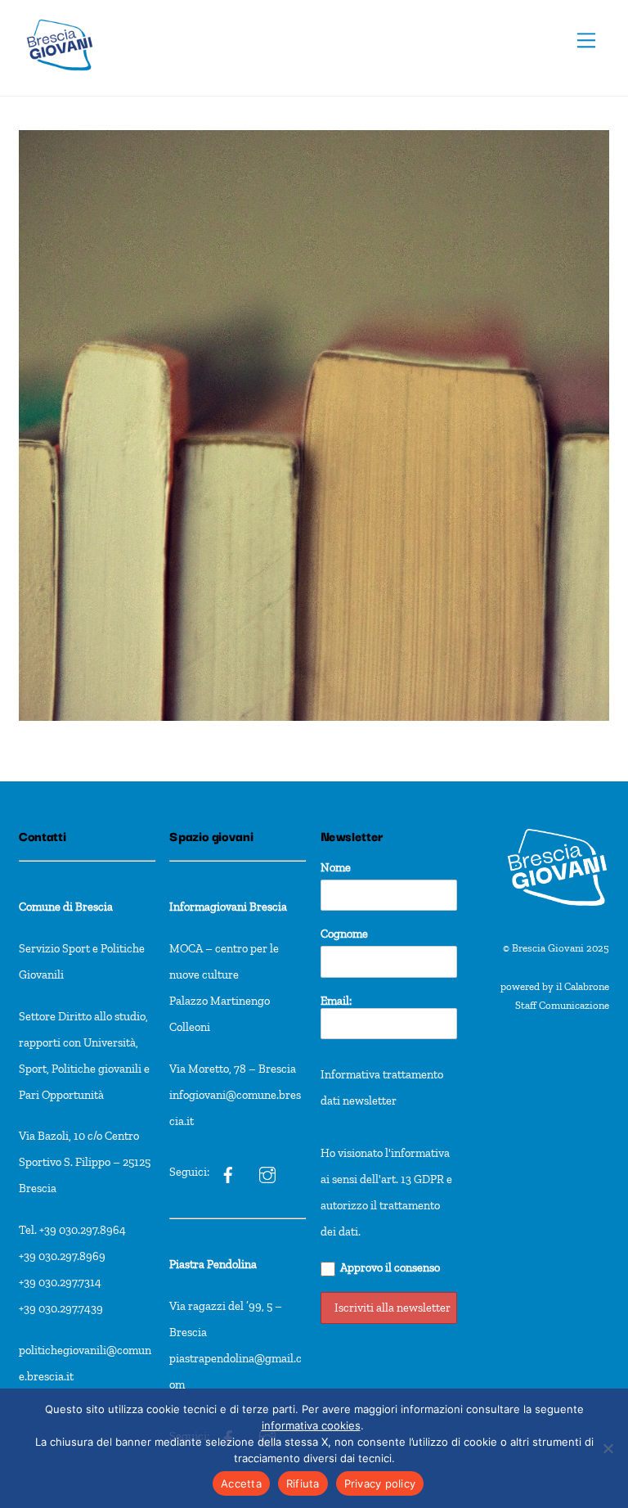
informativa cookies (311, 1425)
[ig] (228, 1172)
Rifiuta (303, 1483)
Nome (336, 867)
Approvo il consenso (390, 1267)
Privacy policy (380, 1483)
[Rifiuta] (607, 1448)
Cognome (344, 933)
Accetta (241, 1483)
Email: (336, 1000)
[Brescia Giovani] (60, 79)
